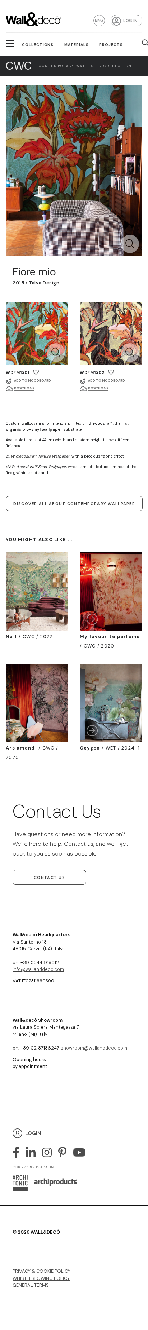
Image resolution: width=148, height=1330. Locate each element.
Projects (111, 45)
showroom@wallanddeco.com (94, 1048)
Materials (76, 45)
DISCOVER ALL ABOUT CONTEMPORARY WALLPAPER (74, 503)
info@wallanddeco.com (38, 969)
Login (33, 1133)
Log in (130, 21)
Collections (38, 45)
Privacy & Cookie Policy (41, 1271)
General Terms (31, 1285)
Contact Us (49, 877)
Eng (99, 20)
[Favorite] (36, 372)
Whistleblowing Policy (41, 1278)
